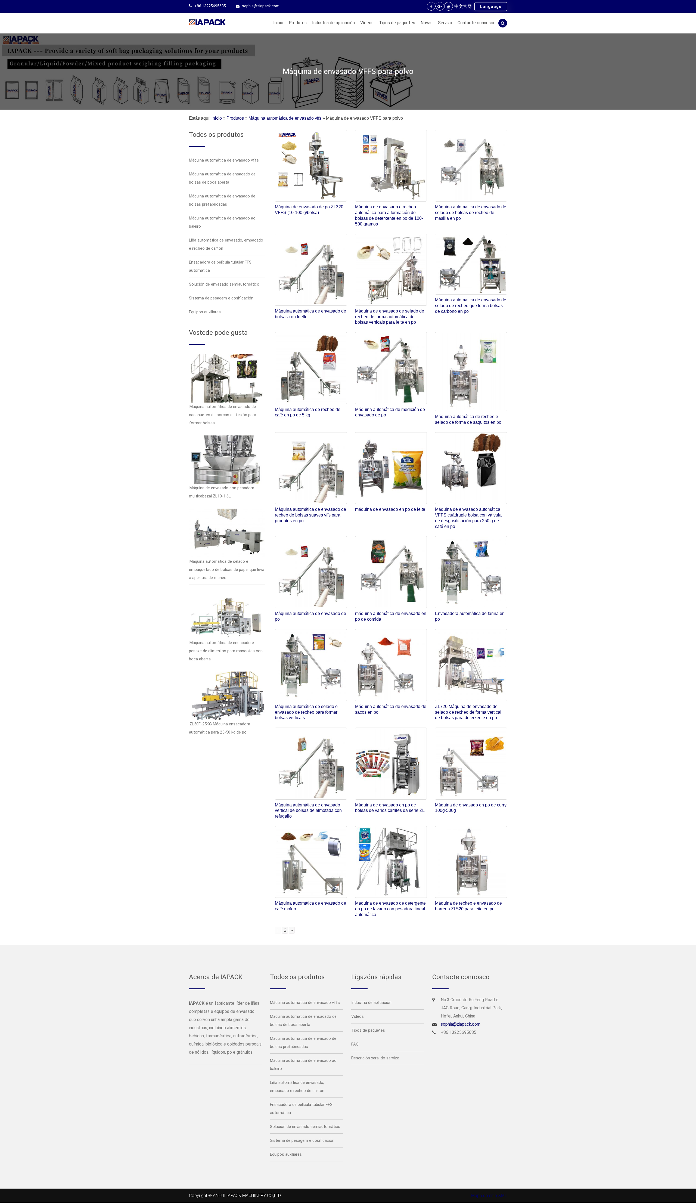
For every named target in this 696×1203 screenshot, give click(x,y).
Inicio (278, 22)
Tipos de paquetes (397, 22)
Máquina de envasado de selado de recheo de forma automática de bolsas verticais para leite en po (389, 317)
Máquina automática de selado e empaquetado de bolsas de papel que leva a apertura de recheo (226, 569)
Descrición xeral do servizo (375, 1058)
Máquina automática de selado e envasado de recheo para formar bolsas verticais (306, 712)
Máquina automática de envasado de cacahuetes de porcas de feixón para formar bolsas (222, 414)
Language (490, 6)
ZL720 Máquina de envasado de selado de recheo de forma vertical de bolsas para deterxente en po (468, 712)
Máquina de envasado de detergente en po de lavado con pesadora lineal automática (390, 909)
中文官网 (463, 6)
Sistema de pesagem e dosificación (221, 298)
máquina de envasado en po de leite (390, 509)
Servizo (445, 22)
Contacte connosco (477, 22)
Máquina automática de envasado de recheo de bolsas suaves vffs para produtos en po (310, 515)
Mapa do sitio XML (489, 1195)
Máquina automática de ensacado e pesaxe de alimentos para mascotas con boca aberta (226, 650)
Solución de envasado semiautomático (224, 284)
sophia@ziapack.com (260, 6)
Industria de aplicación (333, 22)
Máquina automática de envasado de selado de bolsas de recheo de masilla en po (470, 213)
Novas (427, 22)
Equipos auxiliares (205, 312)
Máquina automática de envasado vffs (284, 118)
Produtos (298, 22)
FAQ (355, 1044)
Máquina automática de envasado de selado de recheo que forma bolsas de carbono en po (470, 306)
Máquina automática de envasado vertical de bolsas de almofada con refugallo (308, 811)
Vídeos (367, 22)
